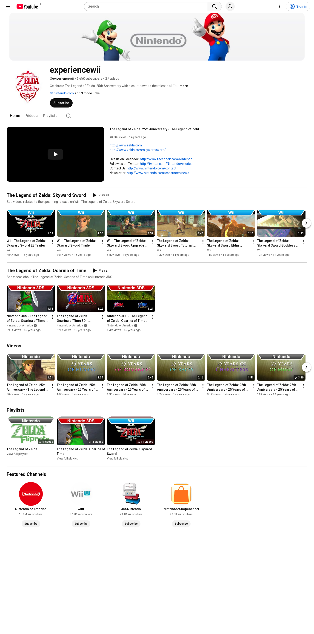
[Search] (214, 6)
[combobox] (147, 6)
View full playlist (17, 454)
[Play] (55, 154)
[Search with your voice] (230, 6)
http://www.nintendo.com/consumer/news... (159, 173)
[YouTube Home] (27, 6)
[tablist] (157, 115)
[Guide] (8, 6)
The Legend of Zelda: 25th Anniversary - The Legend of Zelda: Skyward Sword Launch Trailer (156, 129)
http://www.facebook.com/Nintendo (166, 159)
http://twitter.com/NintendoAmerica (166, 164)
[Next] (306, 223)
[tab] (14, 115)
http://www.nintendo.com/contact (151, 168)
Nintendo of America (20, 325)
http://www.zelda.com (126, 145)
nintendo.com (63, 93)
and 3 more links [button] (87, 93)
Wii (9, 250)
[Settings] (279, 6)
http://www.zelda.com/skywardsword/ (138, 150)
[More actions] (52, 241)
